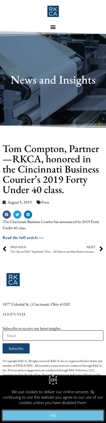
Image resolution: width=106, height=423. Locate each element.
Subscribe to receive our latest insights (31, 328)
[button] (53, 27)
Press (45, 202)
